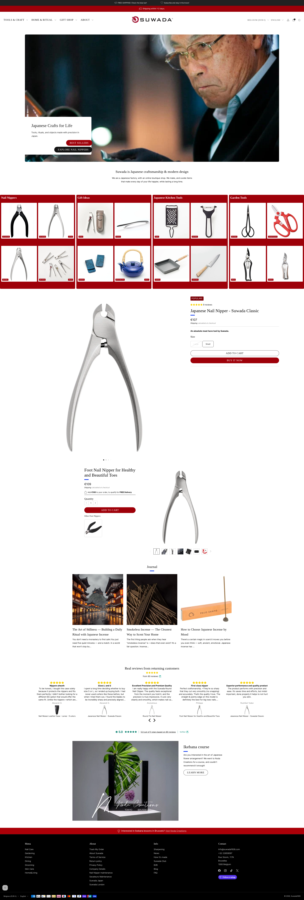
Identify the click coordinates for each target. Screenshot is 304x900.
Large (196, 344)
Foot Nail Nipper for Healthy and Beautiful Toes (109, 473)
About (85, 19)
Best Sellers (79, 142)
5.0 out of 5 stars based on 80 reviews (158, 732)
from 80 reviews (150, 676)
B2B (156, 865)
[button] (103, 459)
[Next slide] (180, 374)
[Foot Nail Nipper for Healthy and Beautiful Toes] (152, 710)
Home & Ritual (42, 19)
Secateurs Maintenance (100, 876)
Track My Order (96, 849)
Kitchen (28, 857)
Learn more (195, 772)
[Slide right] (211, 551)
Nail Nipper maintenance (101, 873)
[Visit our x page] (237, 871)
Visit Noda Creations (175, 830)
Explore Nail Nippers (73, 149)
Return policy (95, 861)
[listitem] (131, 3)
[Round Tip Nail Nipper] (104, 710)
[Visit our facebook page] (219, 871)
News (156, 853)
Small (208, 344)
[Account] (288, 20)
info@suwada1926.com (229, 849)
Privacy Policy (95, 865)
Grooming (29, 865)
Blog (156, 869)
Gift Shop (67, 19)
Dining (28, 861)
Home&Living (31, 873)
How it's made (160, 857)
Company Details (97, 869)
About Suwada (96, 853)
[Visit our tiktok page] (231, 871)
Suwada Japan (96, 880)
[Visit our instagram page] (225, 871)
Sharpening (159, 849)
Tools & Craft (14, 19)
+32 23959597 (225, 853)
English (275, 20)
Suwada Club (160, 861)
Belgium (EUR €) (256, 20)
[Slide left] (150, 551)
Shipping (193, 323)
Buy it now (235, 360)
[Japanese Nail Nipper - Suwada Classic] (57, 710)
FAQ (155, 873)
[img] (152, 673)
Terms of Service (97, 857)
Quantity (88, 499)
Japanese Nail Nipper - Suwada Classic (224, 310)
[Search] (299, 20)
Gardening (30, 853)
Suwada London (96, 884)
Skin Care (29, 869)
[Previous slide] (29, 374)
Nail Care (29, 849)
